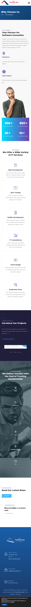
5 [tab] (20, 352)
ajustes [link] (12, 602)
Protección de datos (19, 592)
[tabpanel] (15, 347)
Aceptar (4, 604)
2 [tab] (13, 352)
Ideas (8, 346)
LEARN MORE (9, 513)
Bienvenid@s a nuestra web (15, 509)
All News (6, 496)
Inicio (2, 14)
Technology (14, 346)
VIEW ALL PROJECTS (8, 339)
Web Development (15, 170)
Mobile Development (15, 217)
